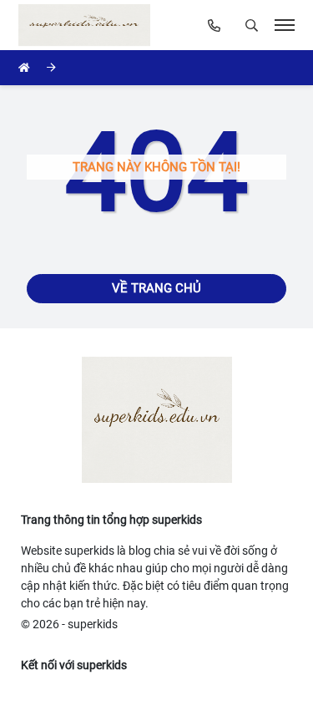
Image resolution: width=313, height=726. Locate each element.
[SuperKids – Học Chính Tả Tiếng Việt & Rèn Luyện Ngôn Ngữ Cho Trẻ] (87, 25)
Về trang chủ (156, 288)
